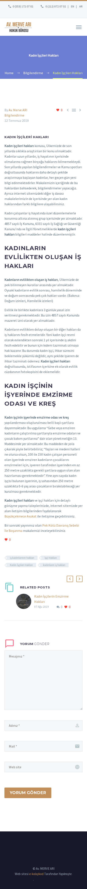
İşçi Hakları (51, 558)
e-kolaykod (36, 874)
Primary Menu (79, 27)
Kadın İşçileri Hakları (21, 565)
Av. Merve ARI (18, 110)
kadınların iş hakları (54, 565)
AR (81, 6)
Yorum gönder (28, 792)
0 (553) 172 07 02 (23, 6)
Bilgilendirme (14, 115)
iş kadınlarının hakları (22, 558)
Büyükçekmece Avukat (20, 516)
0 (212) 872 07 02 (55, 6)
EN (72, 6)
